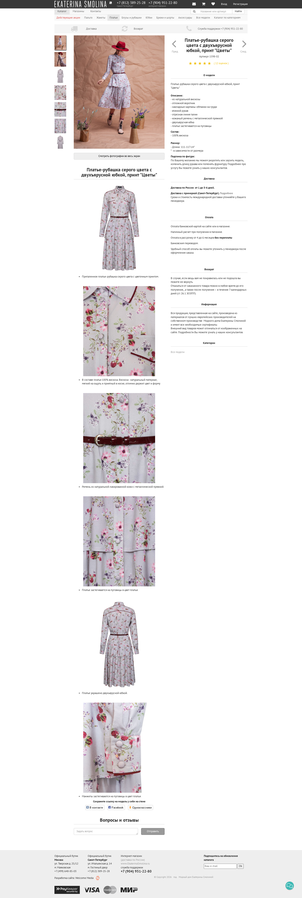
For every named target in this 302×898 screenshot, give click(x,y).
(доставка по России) (133, 860)
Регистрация (240, 4)
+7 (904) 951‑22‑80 (163, 3)
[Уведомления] (194, 4)
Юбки (149, 17)
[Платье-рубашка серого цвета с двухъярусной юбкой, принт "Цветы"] (119, 92)
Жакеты (101, 17)
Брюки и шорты (165, 17)
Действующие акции (68, 17)
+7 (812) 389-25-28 (131, 3)
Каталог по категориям (227, 17)
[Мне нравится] (213, 4)
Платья (114, 17)
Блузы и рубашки (132, 17)
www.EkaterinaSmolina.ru (135, 863)
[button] (290, 886)
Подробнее (226, 193)
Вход (224, 4)
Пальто (88, 17)
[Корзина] (203, 4)
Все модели (203, 17)
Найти (238, 11)
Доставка (91, 28)
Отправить (153, 831)
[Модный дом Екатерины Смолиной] (80, 4)
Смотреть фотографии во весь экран (119, 156)
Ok (240, 866)
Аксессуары (185, 17)
